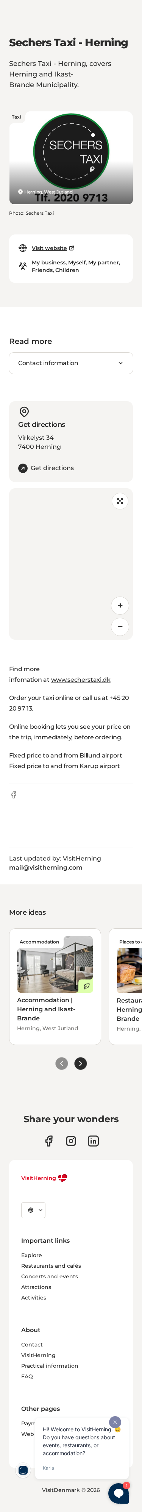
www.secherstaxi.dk (81, 679)
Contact (32, 1344)
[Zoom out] (120, 627)
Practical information (49, 1365)
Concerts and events (49, 1276)
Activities (33, 1297)
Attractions (36, 1287)
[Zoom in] (120, 606)
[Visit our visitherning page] (48, 1141)
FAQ (27, 1376)
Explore (31, 1255)
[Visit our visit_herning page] (71, 1141)
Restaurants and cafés (51, 1265)
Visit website (49, 248)
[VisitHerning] (44, 1177)
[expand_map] (120, 501)
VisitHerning (38, 1355)
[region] (71, 564)
